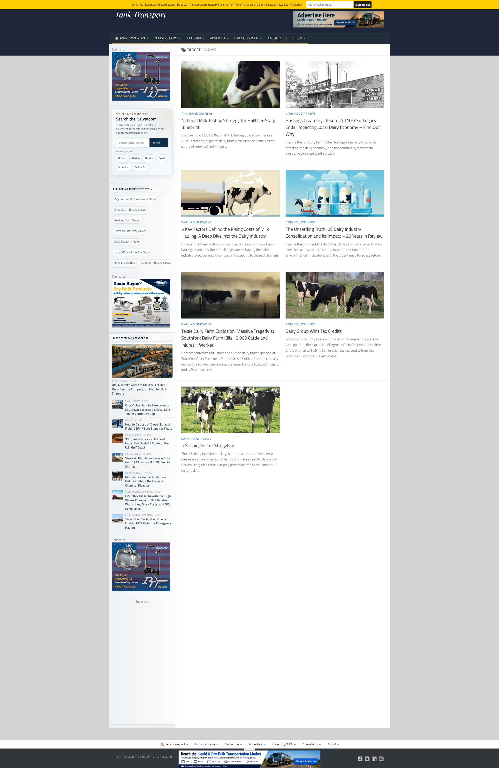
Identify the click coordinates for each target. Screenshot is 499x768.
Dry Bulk (162, 158)
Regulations (123, 167)
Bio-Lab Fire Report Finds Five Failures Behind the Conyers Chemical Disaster (145, 481)
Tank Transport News (196, 113)
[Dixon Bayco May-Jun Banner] (141, 326)
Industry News (166, 38)
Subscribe (194, 38)
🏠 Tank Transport (130, 38)
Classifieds (275, 38)
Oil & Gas (135, 158)
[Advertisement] (142, 662)
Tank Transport (140, 14)
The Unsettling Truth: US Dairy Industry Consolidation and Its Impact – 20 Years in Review (334, 232)
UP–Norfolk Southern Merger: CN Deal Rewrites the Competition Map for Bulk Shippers (139, 389)
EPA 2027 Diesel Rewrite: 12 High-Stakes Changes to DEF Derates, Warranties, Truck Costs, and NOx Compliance (148, 502)
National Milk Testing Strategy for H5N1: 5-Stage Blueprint (228, 124)
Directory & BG (246, 38)
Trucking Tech (140, 167)
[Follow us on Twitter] (367, 759)
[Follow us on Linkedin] (374, 759)
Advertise (218, 38)
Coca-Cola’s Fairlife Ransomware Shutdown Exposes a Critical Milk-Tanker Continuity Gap (148, 409)
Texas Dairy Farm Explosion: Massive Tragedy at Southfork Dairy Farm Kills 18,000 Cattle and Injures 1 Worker (227, 337)
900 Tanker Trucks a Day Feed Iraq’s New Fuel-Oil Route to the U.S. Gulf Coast (147, 443)
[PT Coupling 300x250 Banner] (141, 99)
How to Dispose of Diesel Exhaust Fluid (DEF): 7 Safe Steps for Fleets (148, 426)
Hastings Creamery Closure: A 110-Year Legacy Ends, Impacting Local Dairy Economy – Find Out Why (333, 127)
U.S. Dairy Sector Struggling (207, 445)
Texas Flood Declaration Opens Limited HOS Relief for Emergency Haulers (148, 523)
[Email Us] (381, 759)
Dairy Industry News (300, 113)
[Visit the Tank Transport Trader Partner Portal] (249, 759)
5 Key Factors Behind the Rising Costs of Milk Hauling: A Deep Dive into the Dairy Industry (225, 232)
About (298, 38)
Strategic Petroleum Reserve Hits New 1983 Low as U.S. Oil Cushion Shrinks (148, 462)
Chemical (149, 158)
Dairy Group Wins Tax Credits (314, 330)
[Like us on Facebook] (360, 759)
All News (122, 158)
